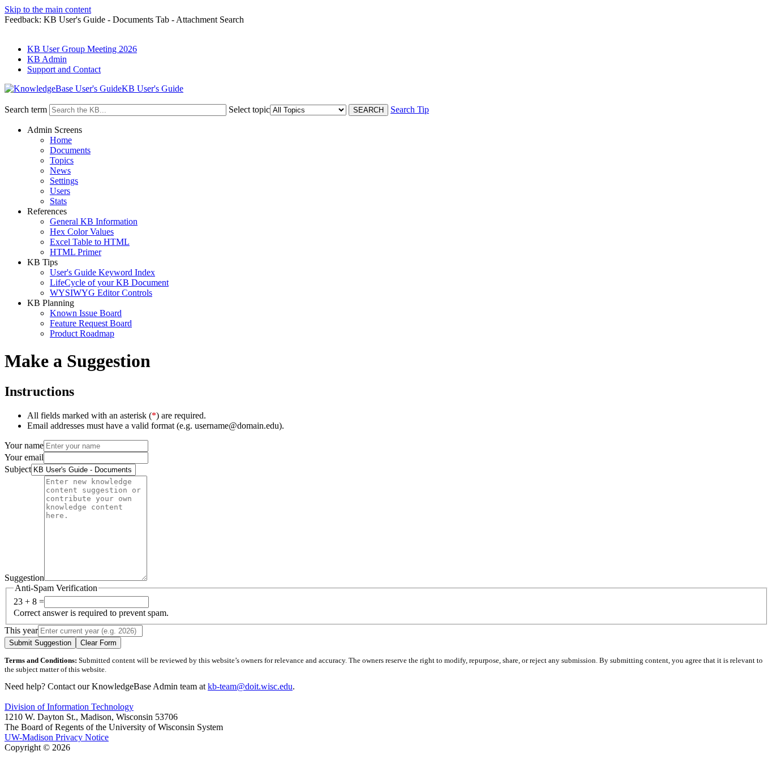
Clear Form (98, 643)
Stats (58, 201)
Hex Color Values (82, 231)
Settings (64, 181)
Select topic (249, 109)
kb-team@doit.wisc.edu (250, 686)
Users (60, 191)
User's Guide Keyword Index (102, 272)
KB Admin (47, 59)
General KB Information (94, 221)
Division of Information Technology (69, 706)
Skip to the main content (48, 9)
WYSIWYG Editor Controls (101, 292)
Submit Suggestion (40, 643)
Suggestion (24, 578)
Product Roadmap (82, 333)
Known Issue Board (86, 313)
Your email (24, 457)
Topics (62, 160)
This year (21, 630)
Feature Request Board (91, 323)
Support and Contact (64, 69)
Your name (24, 445)
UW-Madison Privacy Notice (57, 737)
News (60, 170)
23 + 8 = (29, 601)
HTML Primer (75, 252)
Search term (26, 109)
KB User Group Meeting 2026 (82, 49)
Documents (70, 150)
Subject (18, 469)
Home (61, 140)
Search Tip (409, 109)
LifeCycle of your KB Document (109, 282)
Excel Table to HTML (90, 242)
